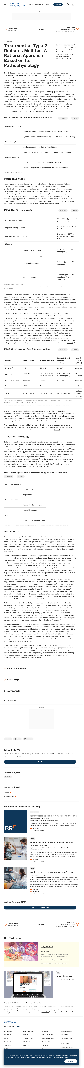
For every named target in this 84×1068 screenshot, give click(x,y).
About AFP (64, 1034)
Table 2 (70, 343)
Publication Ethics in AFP (67, 1039)
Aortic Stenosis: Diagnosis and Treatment (54, 963)
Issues (31, 4)
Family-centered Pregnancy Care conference (51, 872)
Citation (6, 792)
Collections (7, 1045)
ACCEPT (70, 1061)
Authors (25, 1034)
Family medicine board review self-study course (53, 816)
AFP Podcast (65, 1043)
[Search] (77, 4)
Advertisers (26, 1045)
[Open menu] (5, 4)
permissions (45, 1012)
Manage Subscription (48, 1038)
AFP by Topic (39, 4)
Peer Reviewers (28, 1038)
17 (44, 567)
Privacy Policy (64, 1057)
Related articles (9, 796)
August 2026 (47, 946)
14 (54, 463)
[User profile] (73, 4)
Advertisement (41, 11)
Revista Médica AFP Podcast (67, 1048)
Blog (47, 4)
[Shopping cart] (68, 4)
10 (11, 198)
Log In (6, 700)
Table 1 (43, 106)
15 (42, 567)
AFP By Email (46, 1041)
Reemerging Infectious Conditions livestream (52, 842)
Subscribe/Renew (47, 1034)
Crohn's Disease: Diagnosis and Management (55, 960)
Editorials (8, 41)
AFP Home (7, 1034)
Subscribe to (64, 976)
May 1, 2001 (41, 29)
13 (53, 463)
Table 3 (36, 309)
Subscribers (27, 1041)
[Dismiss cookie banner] (76, 1052)
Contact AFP (46, 1045)
